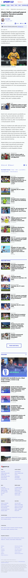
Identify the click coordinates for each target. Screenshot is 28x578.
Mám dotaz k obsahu (18, 549)
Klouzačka (20, 527)
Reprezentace (14, 153)
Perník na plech (17, 494)
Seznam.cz (20, 1)
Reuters (23, 561)
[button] (14, 56)
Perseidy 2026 (14, 517)
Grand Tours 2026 (18, 479)
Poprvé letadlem (4, 504)
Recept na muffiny (18, 488)
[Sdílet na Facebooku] (24, 165)
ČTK (19, 561)
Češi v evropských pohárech (6, 519)
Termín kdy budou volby (5, 476)
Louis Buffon (22, 169)
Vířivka (16, 529)
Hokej (12, 5)
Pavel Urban (7, 18)
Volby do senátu (4, 477)
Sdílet (23, 23)
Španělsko (13, 333)
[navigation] (2, 2)
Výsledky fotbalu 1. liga (5, 488)
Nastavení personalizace (19, 553)
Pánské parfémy (18, 539)
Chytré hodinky (12, 539)
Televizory (7, 539)
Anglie (12, 216)
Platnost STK (17, 510)
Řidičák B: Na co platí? (19, 507)
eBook (17, 23)
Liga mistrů (13, 176)
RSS (1, 547)
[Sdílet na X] (26, 165)
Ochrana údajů (17, 547)
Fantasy (3, 5)
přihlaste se (20, 26)
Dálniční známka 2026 (19, 504)
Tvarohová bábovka (18, 491)
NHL (2, 494)
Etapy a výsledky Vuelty (19, 473)
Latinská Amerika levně (5, 509)
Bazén (2, 527)
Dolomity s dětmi (4, 510)
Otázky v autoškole (18, 509)
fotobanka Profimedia (5, 562)
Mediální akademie (18, 550)
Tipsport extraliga (4, 490)
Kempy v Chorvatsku (4, 503)
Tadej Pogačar (17, 476)
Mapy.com (3, 517)
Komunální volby (4, 479)
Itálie (12, 103)
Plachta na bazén (7, 527)
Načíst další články (14, 345)
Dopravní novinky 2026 (19, 506)
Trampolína (12, 527)
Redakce (2, 546)
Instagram (3, 550)
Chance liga (3, 487)
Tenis (16, 5)
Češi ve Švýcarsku (4, 507)
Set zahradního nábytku (5, 529)
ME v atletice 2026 (4, 491)
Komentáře (4, 354)
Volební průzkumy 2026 (5, 473)
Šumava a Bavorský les (5, 506)
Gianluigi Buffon (5, 171)
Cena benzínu (19, 517)
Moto (19, 5)
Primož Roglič (17, 477)
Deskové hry (3, 539)
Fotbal (8, 5)
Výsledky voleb (3, 474)
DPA (21, 561)
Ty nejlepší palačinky (18, 487)
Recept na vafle (17, 493)
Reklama (2, 553)
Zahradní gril (12, 529)
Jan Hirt (16, 474)
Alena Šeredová (14, 171)
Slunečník (16, 527)
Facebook (2, 549)
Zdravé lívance (17, 490)
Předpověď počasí (8, 517)
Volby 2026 (3, 471)
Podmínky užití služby (18, 546)
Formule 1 (2, 493)
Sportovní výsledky (15, 188)
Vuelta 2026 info (17, 471)
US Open (12, 197)
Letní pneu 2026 (17, 503)
